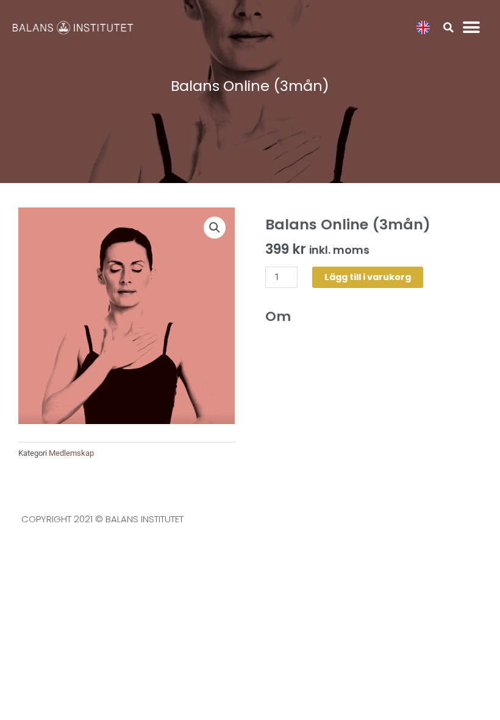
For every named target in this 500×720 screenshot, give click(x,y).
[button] (448, 27)
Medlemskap (71, 453)
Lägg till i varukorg (367, 277)
